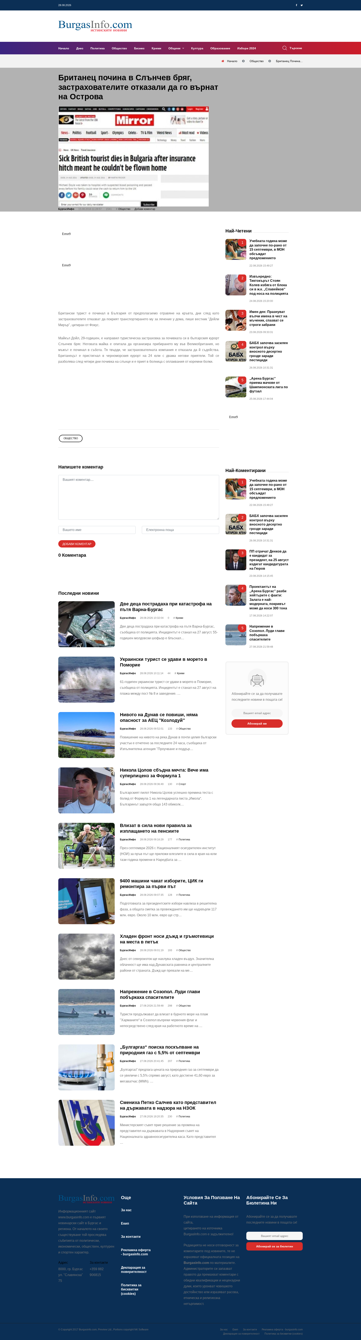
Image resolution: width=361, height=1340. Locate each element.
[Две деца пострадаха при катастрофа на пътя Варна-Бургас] (86, 624)
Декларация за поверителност (241, 1333)
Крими (156, 48)
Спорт (182, 784)
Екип (125, 1223)
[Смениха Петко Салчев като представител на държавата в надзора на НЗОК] (86, 1123)
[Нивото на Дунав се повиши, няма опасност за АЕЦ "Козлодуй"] (86, 735)
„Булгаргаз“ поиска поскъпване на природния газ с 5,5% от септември (160, 1049)
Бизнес (139, 48)
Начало (63, 48)
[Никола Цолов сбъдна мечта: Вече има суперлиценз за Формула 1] (86, 790)
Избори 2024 (246, 48)
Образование (220, 48)
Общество (119, 48)
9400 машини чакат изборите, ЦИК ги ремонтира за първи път (161, 883)
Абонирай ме (257, 723)
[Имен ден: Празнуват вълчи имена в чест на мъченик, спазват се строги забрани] (235, 320)
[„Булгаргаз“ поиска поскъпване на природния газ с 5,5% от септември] (86, 1067)
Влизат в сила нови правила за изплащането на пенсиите (156, 828)
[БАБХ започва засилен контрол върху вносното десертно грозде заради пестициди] (235, 351)
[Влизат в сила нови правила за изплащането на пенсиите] (86, 846)
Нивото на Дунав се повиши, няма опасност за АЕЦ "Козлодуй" (159, 717)
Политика (97, 48)
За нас (126, 1210)
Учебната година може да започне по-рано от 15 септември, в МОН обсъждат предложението (268, 249)
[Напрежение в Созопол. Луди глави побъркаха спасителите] (86, 1012)
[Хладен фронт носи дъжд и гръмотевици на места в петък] (86, 957)
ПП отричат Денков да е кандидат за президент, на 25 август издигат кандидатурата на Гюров (269, 560)
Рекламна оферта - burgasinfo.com (282, 1329)
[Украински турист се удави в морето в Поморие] (86, 680)
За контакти (131, 1236)
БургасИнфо (66, 209)
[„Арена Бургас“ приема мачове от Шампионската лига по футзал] (235, 386)
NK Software (141, 1329)
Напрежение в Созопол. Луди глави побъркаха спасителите (160, 994)
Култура (197, 48)
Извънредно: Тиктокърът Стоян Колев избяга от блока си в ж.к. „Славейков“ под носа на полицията (268, 285)
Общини (174, 48)
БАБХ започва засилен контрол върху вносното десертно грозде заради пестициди (268, 351)
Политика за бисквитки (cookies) (131, 1289)
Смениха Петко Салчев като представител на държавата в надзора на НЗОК (168, 1105)
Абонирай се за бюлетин (274, 1246)
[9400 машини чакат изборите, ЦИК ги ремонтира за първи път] (86, 901)
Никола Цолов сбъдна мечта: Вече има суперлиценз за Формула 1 (164, 772)
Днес (79, 48)
